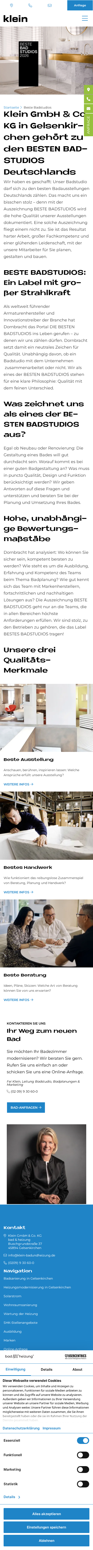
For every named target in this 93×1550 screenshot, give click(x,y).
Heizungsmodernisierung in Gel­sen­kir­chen (37, 1287)
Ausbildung (13, 1331)
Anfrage (80, 5)
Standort (12, 5)
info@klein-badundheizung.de (50, 5)
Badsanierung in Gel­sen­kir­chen (28, 1278)
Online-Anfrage (16, 1349)
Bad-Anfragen (24, 1107)
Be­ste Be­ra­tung (25, 975)
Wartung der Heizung (21, 1314)
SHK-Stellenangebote (20, 1323)
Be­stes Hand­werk (28, 868)
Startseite (11, 107)
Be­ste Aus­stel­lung (28, 760)
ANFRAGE (88, 125)
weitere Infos (16, 784)
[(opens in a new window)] (88, 89)
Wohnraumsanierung (20, 1305)
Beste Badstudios (37, 107)
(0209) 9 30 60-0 (30, 5)
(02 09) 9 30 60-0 (24, 1091)
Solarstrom (12, 1296)
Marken (9, 1340)
